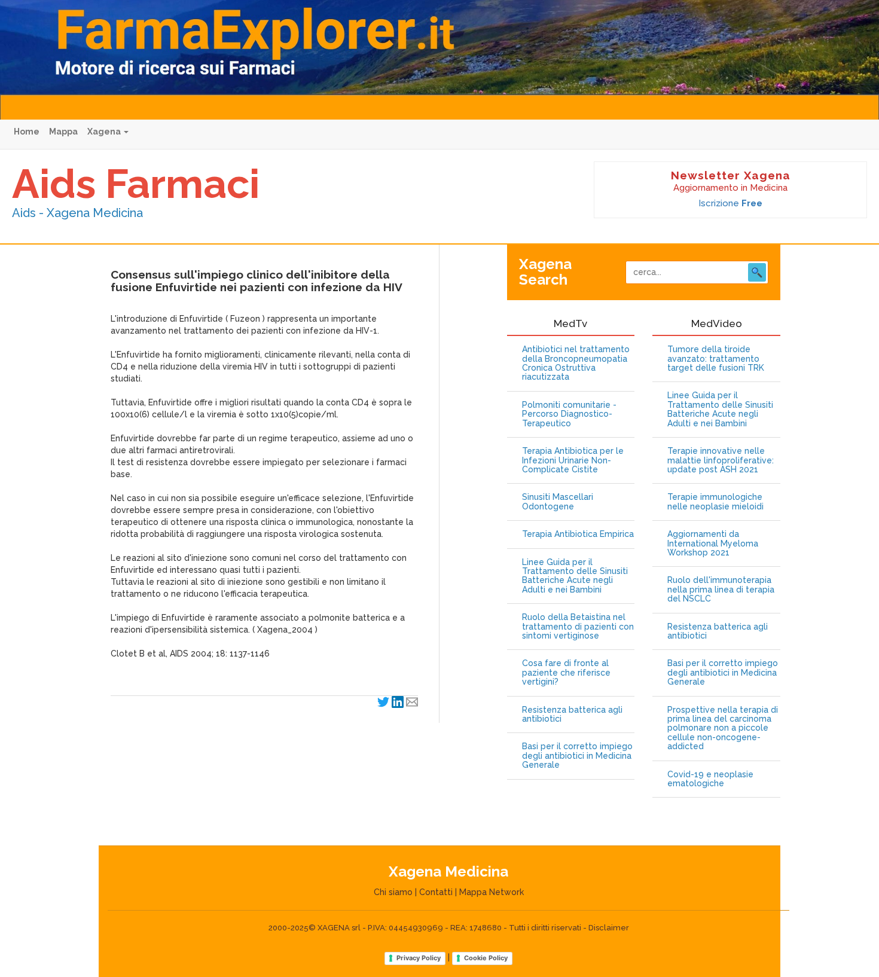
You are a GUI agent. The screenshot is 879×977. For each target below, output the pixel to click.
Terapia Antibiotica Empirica (578, 534)
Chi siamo (393, 892)
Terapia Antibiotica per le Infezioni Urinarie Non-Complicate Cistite (573, 460)
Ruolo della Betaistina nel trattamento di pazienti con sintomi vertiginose (578, 626)
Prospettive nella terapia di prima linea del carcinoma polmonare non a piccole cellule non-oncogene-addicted (722, 729)
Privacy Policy (418, 958)
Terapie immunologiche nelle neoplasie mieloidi (715, 502)
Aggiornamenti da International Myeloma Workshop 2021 (712, 543)
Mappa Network (491, 892)
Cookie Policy (486, 958)
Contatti (436, 892)
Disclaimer (608, 927)
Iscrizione (730, 203)
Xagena (105, 131)
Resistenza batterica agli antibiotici (572, 714)
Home (26, 131)
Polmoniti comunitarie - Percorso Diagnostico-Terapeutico (569, 414)
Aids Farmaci (136, 183)
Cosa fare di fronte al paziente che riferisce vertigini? (566, 672)
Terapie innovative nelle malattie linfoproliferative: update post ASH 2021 (720, 460)
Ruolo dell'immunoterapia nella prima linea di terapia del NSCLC (720, 589)
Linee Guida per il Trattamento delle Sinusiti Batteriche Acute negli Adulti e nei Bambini (575, 576)
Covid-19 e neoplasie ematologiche (710, 779)
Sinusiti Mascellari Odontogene (557, 502)
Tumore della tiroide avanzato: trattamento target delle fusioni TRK (715, 359)
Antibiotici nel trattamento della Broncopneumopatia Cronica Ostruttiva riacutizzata (576, 363)
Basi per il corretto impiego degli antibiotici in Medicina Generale (577, 756)
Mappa (63, 131)
